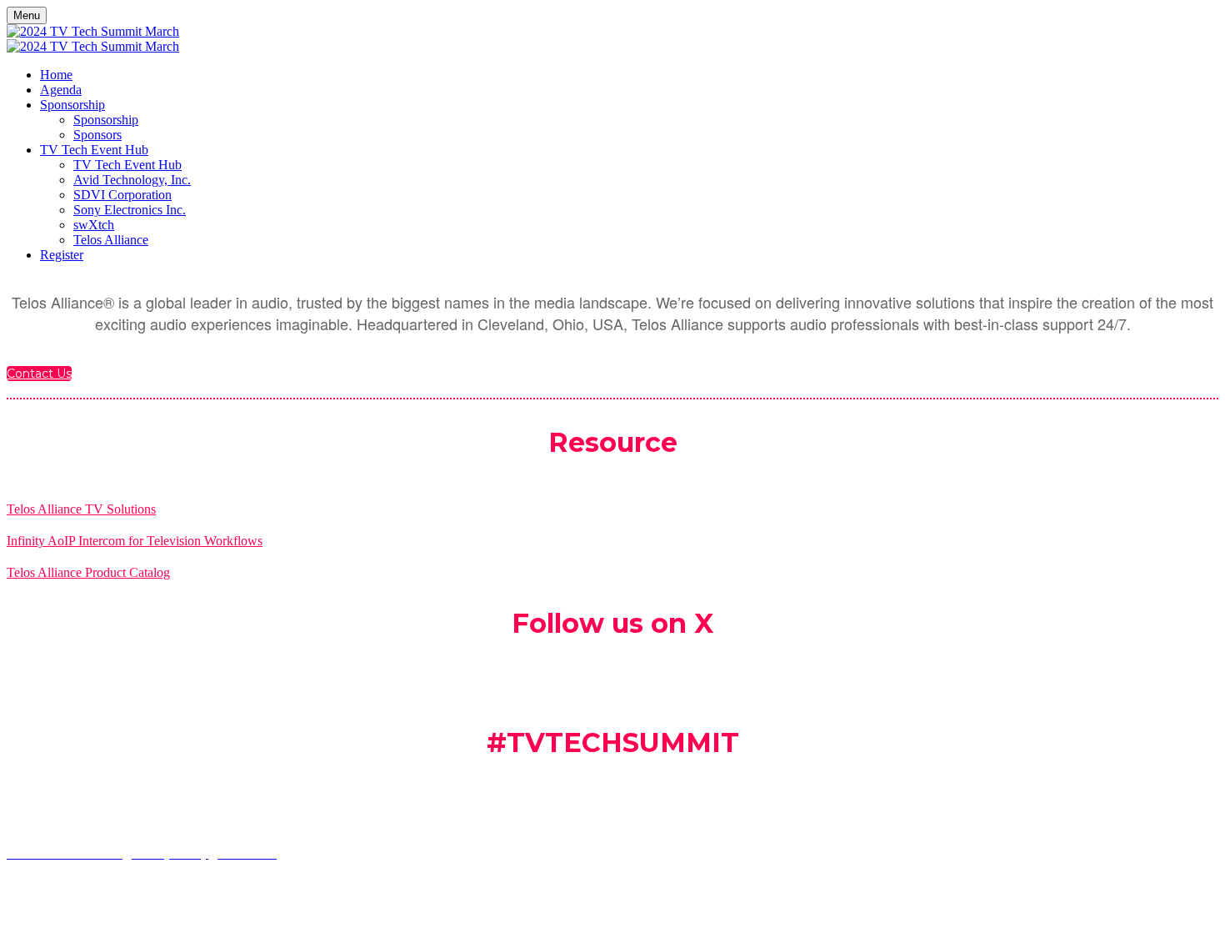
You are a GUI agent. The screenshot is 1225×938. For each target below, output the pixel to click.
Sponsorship (72, 105)
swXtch (93, 225)
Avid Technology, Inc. (132, 180)
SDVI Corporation (122, 195)
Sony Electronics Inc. (129, 210)
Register (61, 255)
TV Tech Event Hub (94, 150)
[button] (39, 373)
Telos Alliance (110, 240)
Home (56, 75)
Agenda (61, 90)
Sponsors (97, 135)
